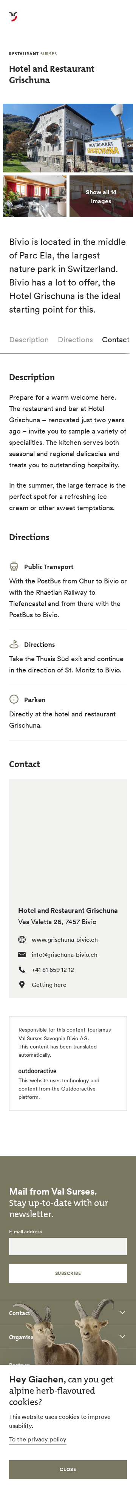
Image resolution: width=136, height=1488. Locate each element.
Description (29, 339)
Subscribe (68, 1273)
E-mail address (25, 1232)
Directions (75, 339)
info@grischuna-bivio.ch (64, 954)
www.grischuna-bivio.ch (65, 939)
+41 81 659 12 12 (53, 969)
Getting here (49, 984)
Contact (116, 339)
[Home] (13, 21)
